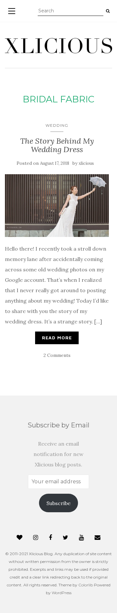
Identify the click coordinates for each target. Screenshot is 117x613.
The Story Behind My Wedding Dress (57, 145)
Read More (57, 337)
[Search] (107, 11)
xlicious (86, 163)
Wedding (57, 125)
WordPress (62, 592)
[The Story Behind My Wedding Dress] (57, 205)
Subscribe (58, 503)
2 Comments (57, 355)
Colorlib (85, 584)
